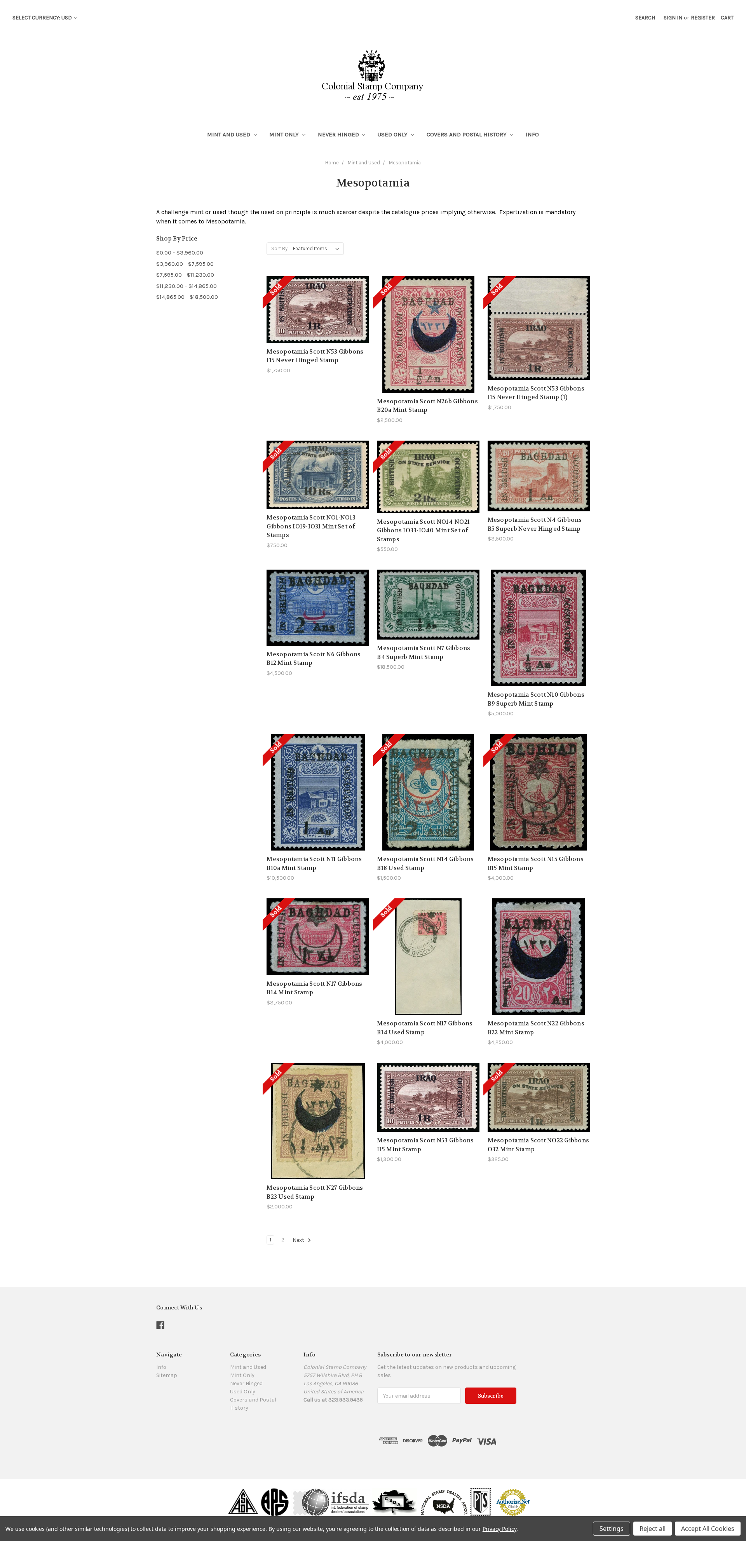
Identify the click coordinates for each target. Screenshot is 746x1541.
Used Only (393, 134)
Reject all (653, 1528)
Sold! (318, 319)
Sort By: (280, 248)
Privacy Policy (499, 1528)
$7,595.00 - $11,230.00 (185, 274)
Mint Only (284, 134)
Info (532, 134)
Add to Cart (539, 489)
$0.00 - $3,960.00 (179, 252)
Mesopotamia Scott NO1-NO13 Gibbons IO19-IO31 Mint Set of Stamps (311, 526)
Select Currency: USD (42, 17)
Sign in (673, 17)
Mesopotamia (405, 163)
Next (299, 1240)
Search (645, 17)
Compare (315, 305)
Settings (612, 1528)
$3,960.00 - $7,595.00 (185, 263)
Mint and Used (229, 134)
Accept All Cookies (707, 1528)
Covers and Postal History (467, 134)
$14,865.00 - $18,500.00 (187, 296)
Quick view (317, 291)
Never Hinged (339, 134)
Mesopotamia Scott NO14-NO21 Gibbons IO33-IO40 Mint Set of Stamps (423, 530)
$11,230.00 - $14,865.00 (186, 285)
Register (703, 17)
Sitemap (166, 1375)
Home (332, 163)
